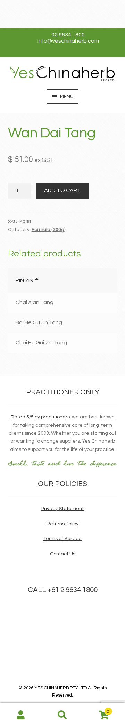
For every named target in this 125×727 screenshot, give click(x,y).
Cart (96, 709)
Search (62, 715)
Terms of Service (62, 538)
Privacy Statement (62, 508)
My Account (21, 715)
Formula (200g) (48, 229)
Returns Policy (62, 523)
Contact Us (62, 553)
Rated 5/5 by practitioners (40, 416)
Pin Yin (24, 280)
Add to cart (62, 190)
